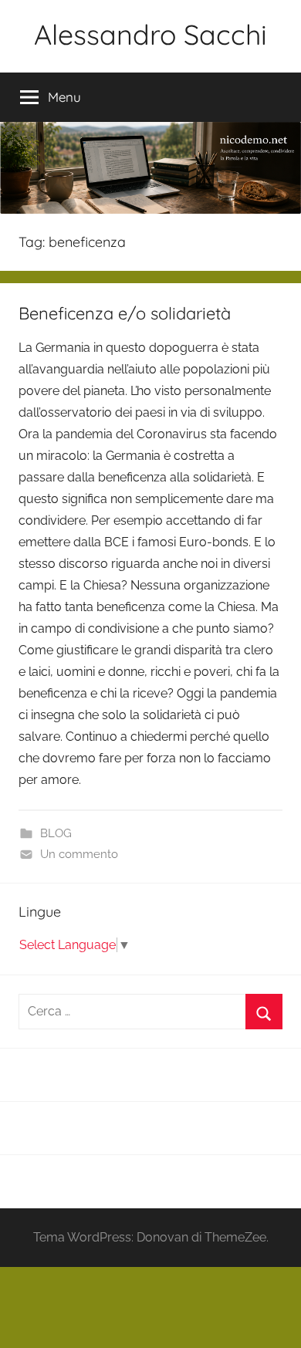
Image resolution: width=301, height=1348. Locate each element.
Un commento (79, 854)
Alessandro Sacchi (150, 34)
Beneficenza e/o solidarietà (125, 313)
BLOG (56, 833)
